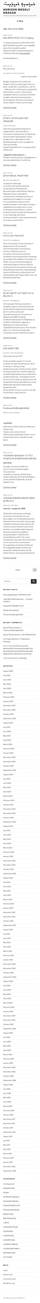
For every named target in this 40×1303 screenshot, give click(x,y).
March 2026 (7, 693)
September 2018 (9, 1080)
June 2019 (7, 1042)
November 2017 (9, 1123)
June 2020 (7, 990)
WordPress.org (9, 1283)
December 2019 (9, 1016)
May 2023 (7, 839)
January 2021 (8, 960)
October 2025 (8, 714)
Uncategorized (8, 1184)
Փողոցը (23, 658)
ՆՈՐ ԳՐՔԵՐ (8, 1257)
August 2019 (8, 1033)
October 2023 (8, 818)
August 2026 (8, 671)
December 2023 (9, 809)
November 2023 (9, 813)
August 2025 (8, 723)
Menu (21, 21)
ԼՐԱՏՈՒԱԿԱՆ (8, 1236)
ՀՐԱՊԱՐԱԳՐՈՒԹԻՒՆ (11, 1249)
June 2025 (7, 731)
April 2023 (7, 843)
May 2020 (7, 994)
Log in (5, 1270)
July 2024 (6, 779)
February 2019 (8, 1059)
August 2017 (8, 1136)
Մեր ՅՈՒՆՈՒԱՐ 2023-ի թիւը (18, 38)
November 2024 (9, 762)
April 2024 (7, 792)
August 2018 (8, 1085)
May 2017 (6, 1145)
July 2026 (6, 675)
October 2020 (8, 973)
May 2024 (7, 787)
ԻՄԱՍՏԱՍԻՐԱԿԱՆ (10, 1227)
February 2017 (8, 1158)
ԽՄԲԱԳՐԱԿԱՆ (9, 1240)
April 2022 (7, 895)
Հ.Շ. (4, 646)
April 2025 (7, 740)
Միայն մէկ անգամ (11, 610)
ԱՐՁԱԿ (6, 1193)
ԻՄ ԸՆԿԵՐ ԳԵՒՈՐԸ (13, 235)
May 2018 (7, 1098)
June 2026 (7, 680)
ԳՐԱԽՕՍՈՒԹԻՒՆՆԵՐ (11, 1206)
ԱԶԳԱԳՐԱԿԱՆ (9, 1188)
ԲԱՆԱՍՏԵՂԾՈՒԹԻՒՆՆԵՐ (13, 606)
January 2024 (8, 805)
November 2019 (9, 1020)
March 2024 (7, 796)
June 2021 (7, 938)
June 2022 (7, 887)
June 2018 (7, 1093)
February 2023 (8, 852)
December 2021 (9, 912)
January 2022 (8, 908)
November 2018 (9, 1072)
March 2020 (7, 1003)
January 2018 (8, 1115)
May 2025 (7, 736)
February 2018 (8, 1110)
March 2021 (7, 951)
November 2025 (9, 710)
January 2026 (8, 701)
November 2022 (9, 865)
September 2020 (9, 977)
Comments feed (9, 1279)
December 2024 (9, 757)
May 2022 (7, 891)
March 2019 (7, 1055)
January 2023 (8, 856)
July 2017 (6, 1141)
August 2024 (8, 775)
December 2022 (9, 861)
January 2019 (8, 1063)
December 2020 (9, 964)
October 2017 (8, 1128)
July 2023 (6, 830)
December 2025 (9, 706)
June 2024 (7, 783)
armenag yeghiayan (10, 639)
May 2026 (7, 684)
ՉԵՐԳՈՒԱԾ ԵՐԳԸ (29, 635)
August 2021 (8, 930)
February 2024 (8, 800)
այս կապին (25, 53)
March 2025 (7, 744)
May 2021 (6, 942)
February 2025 (8, 749)
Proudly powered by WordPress (14, 1298)
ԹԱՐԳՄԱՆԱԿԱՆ (9, 1218)
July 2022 (6, 882)
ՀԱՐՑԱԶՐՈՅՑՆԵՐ (10, 1244)
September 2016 (9, 1171)
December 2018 (9, 1067)
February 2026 (8, 697)
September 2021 (9, 925)
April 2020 (7, 999)
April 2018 (7, 1102)
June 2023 (7, 835)
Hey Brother (9, 69)
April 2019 (7, 1050)
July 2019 (6, 1037)
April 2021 (7, 947)
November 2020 (9, 968)
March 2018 (7, 1106)
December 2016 (9, 1167)
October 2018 (8, 1076)
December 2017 (9, 1119)
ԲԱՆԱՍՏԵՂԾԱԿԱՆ (11, 1201)
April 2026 (7, 688)
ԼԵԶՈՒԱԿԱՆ (8, 1231)
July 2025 (6, 727)
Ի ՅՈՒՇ (6, 1223)
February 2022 (8, 904)
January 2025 (8, 753)
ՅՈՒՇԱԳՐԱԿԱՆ (9, 1253)
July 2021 (6, 934)
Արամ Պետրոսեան (11, 628)
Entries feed (7, 1275)
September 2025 (9, 718)
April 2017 (7, 1149)
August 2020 (8, 981)
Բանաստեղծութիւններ (16, 408)
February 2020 (8, 1007)
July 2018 (6, 1089)
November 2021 (9, 917)
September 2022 (9, 874)
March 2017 (7, 1154)
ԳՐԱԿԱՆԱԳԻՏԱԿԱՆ (11, 1210)
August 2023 (8, 826)
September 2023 (9, 822)
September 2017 (9, 1132)
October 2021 (8, 921)
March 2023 (7, 848)
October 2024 (8, 766)
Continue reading (9, 108)
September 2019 (9, 1029)
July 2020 (6, 986)
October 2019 (8, 1024)
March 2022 (7, 899)
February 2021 (8, 955)
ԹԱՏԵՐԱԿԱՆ (8, 1214)
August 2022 (8, 878)
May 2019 (7, 1046)
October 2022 (8, 869)
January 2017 (8, 1162)
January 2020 (8, 1011)
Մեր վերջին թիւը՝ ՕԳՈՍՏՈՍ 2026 (17, 595)
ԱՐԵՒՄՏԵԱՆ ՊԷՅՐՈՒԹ (15, 175)
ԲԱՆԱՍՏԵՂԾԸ (11, 348)
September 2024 (9, 770)
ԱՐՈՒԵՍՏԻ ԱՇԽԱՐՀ (11, 1197)
